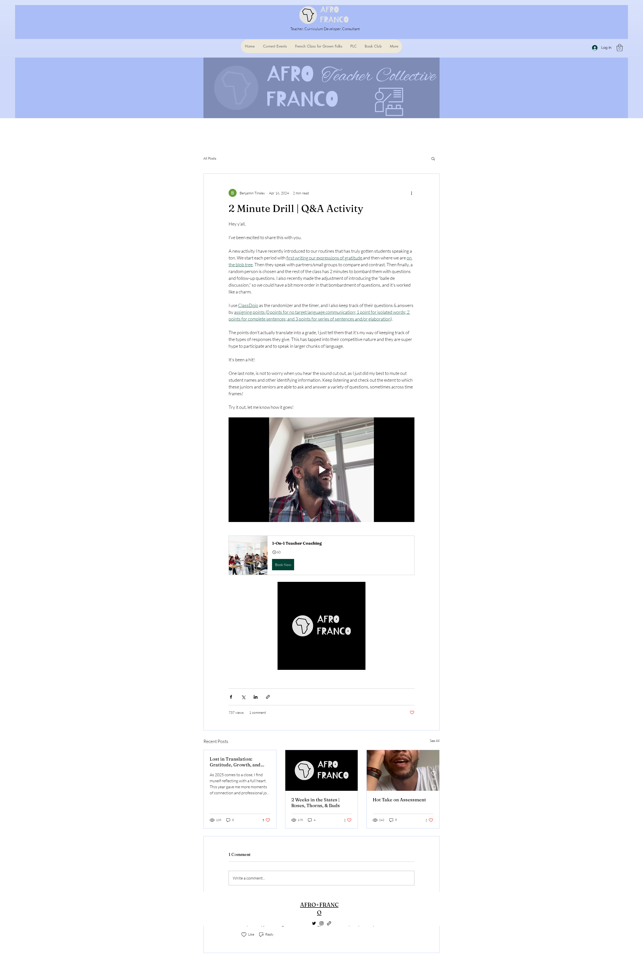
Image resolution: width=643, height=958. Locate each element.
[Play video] (321, 469)
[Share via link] (267, 696)
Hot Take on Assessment (399, 800)
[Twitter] (313, 923)
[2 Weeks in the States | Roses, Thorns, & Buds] (321, 770)
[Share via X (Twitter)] (243, 696)
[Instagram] (321, 923)
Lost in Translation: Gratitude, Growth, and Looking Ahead (235, 762)
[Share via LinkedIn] (255, 696)
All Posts (209, 158)
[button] (620, 47)
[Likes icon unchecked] (244, 935)
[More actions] (411, 193)
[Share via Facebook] (231, 696)
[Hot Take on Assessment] (403, 770)
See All (435, 740)
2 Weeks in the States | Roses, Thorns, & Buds (315, 802)
